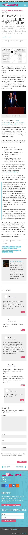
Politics (21, 11)
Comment (3, 415)
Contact (24, 1)
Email (3, 441)
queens (19, 250)
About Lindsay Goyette (16, 261)
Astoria (3, 11)
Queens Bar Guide (18, 1)
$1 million (4, 246)
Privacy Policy (16, 529)
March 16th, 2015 (12, 321)
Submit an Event (16, 505)
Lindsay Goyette (7, 37)
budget (13, 246)
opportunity (14, 248)
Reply (22, 312)
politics (14, 250)
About (6, 1)
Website (3, 447)
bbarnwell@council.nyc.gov (11, 172)
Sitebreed (24, 533)
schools (10, 252)
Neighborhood (15, 11)
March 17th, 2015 (12, 298)
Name (3, 434)
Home (3, 1)
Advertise (10, 1)
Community (8, 11)
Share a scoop (6, 505)
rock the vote (5, 252)
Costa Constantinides (6, 248)
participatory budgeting (6, 250)
